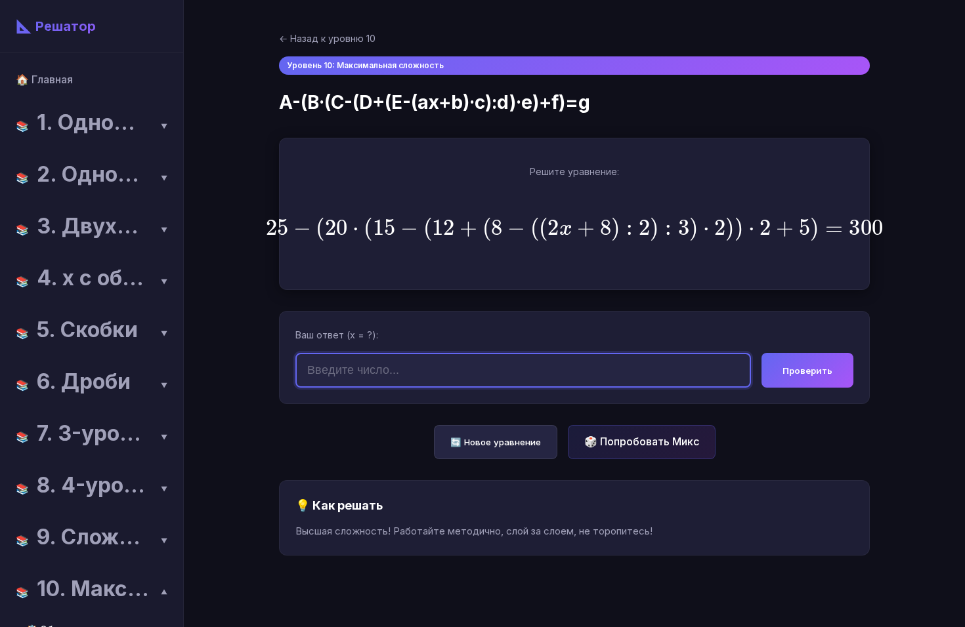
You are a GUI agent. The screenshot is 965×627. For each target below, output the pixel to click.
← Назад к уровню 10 (327, 38)
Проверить (807, 370)
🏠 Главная (44, 79)
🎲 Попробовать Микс (641, 441)
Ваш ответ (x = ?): (336, 334)
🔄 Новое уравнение (495, 442)
